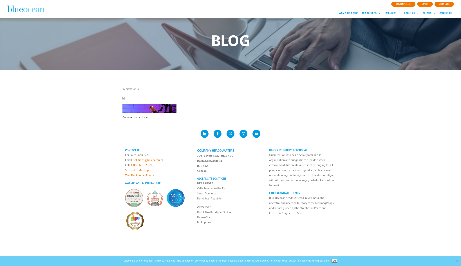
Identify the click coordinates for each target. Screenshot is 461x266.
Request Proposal (403, 4)
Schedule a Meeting (137, 170)
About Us (409, 13)
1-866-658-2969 (141, 165)
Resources (390, 13)
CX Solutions (369, 13)
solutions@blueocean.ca (148, 160)
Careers (425, 4)
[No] (456, 261)
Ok (334, 260)
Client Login (444, 4)
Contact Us (445, 13)
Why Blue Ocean (348, 13)
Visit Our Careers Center (139, 175)
